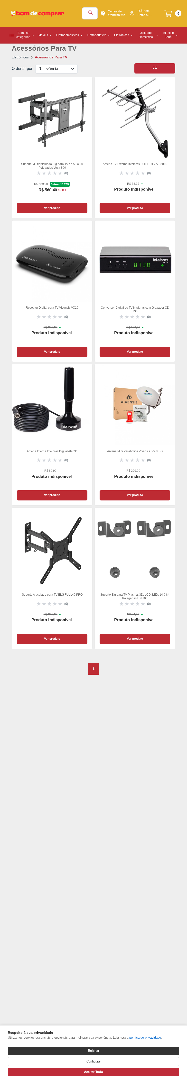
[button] (154, 68)
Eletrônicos (20, 57)
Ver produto (52, 208)
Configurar (93, 1061)
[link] (52, 148)
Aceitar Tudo (93, 1072)
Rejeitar (93, 1051)
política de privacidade (145, 1037)
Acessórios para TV (51, 57)
